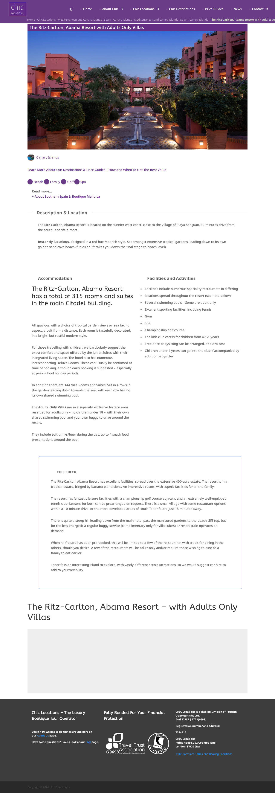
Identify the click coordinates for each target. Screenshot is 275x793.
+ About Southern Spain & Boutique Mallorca (66, 196)
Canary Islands (122, 19)
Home (87, 9)
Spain (107, 19)
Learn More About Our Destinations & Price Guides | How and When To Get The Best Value (97, 170)
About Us (43, 735)
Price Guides (214, 9)
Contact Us (260, 9)
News (238, 9)
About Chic (110, 9)
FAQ (88, 742)
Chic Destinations (182, 9)
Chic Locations (143, 9)
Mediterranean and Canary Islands (80, 19)
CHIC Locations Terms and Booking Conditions (204, 754)
